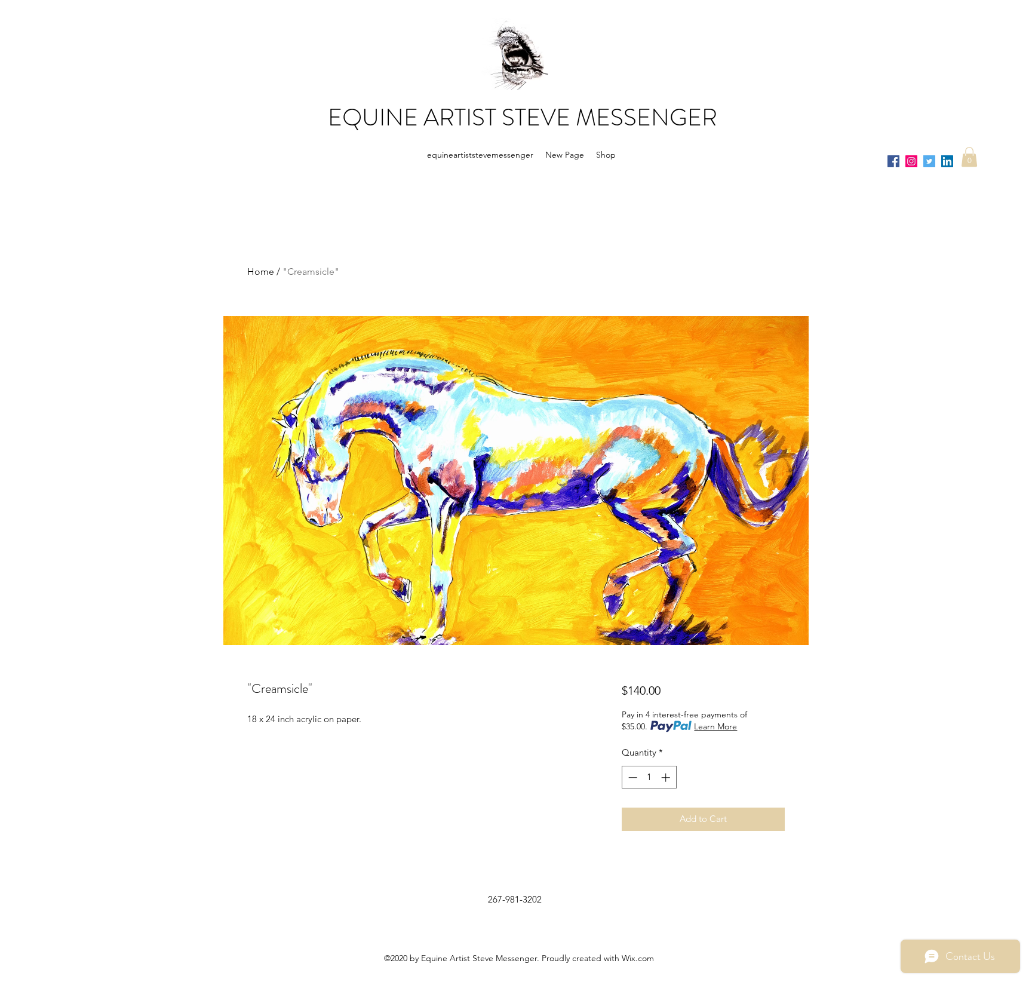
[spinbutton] (649, 777)
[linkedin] (947, 161)
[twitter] (929, 161)
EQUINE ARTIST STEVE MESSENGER (522, 117)
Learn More (715, 726)
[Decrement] (632, 777)
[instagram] (911, 161)
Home (260, 271)
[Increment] (667, 777)
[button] (969, 157)
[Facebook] (893, 161)
